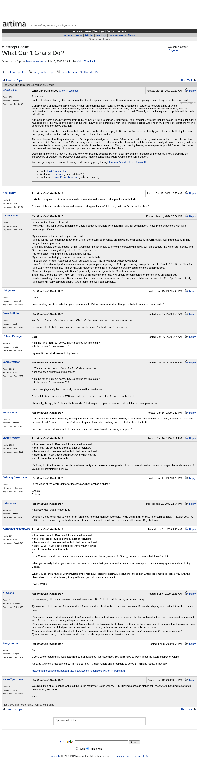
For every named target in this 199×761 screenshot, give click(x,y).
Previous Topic (14, 80)
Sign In (173, 50)
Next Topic (187, 80)
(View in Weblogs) (69, 90)
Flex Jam (57, 174)
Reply (192, 90)
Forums (121, 31)
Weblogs (98, 31)
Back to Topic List (16, 72)
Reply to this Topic (43, 72)
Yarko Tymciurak (86, 61)
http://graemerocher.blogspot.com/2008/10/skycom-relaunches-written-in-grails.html (78, 670)
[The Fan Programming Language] (3, 709)
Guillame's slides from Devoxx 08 (128, 162)
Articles (77, 31)
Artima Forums (73, 35)
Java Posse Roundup (66, 177)
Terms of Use (141, 756)
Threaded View (92, 72)
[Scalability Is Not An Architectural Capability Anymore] (195, 709)
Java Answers (117, 35)
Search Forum (70, 72)
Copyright (55, 756)
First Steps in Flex (57, 171)
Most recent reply (36, 61)
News (87, 31)
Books (110, 31)
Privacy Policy (123, 756)
